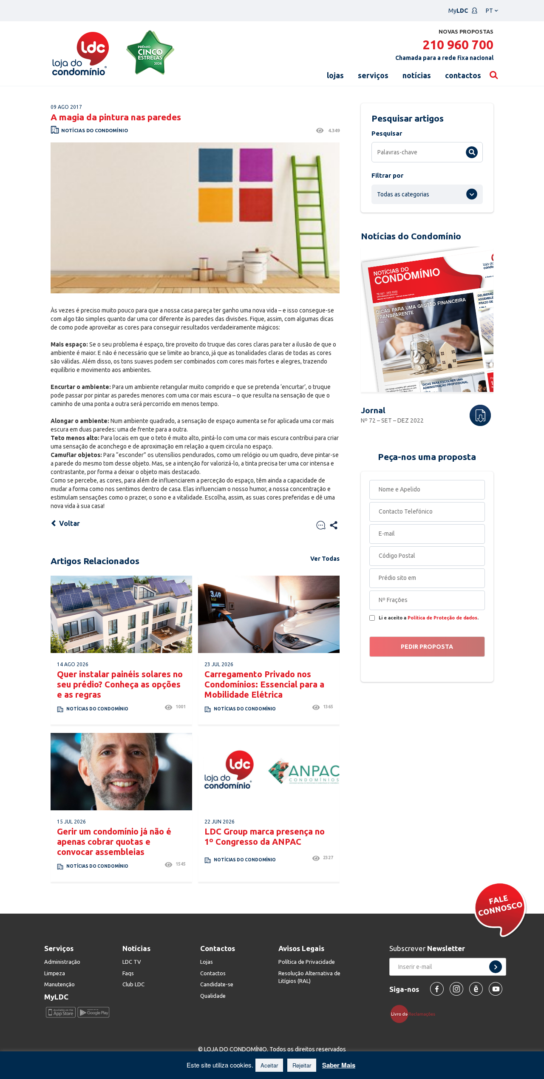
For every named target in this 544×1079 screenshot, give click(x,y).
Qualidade (213, 996)
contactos (463, 75)
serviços (373, 75)
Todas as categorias (403, 194)
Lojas (206, 962)
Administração (62, 962)
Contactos (213, 973)
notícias (416, 75)
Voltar (68, 523)
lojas (335, 75)
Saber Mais (338, 1065)
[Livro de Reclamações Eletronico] (416, 1013)
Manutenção (59, 984)
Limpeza (54, 973)
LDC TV (131, 962)
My (458, 10)
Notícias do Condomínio (94, 130)
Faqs (128, 973)
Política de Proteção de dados (442, 617)
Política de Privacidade (306, 962)
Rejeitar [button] (301, 1065)
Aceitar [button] (269, 1065)
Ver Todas (325, 558)
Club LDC (133, 984)
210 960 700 (457, 44)
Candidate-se (216, 984)
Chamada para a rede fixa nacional (444, 57)
